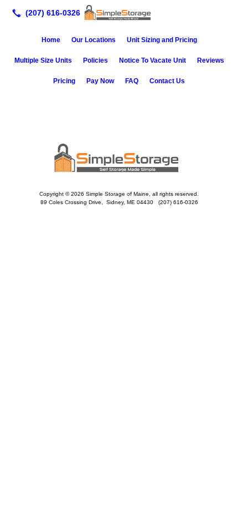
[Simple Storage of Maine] (119, 11)
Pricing (64, 81)
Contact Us (167, 81)
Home (51, 40)
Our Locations (93, 40)
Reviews (210, 60)
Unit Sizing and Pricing (162, 40)
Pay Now (100, 81)
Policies (95, 60)
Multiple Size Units (43, 60)
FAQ (131, 81)
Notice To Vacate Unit (152, 60)
